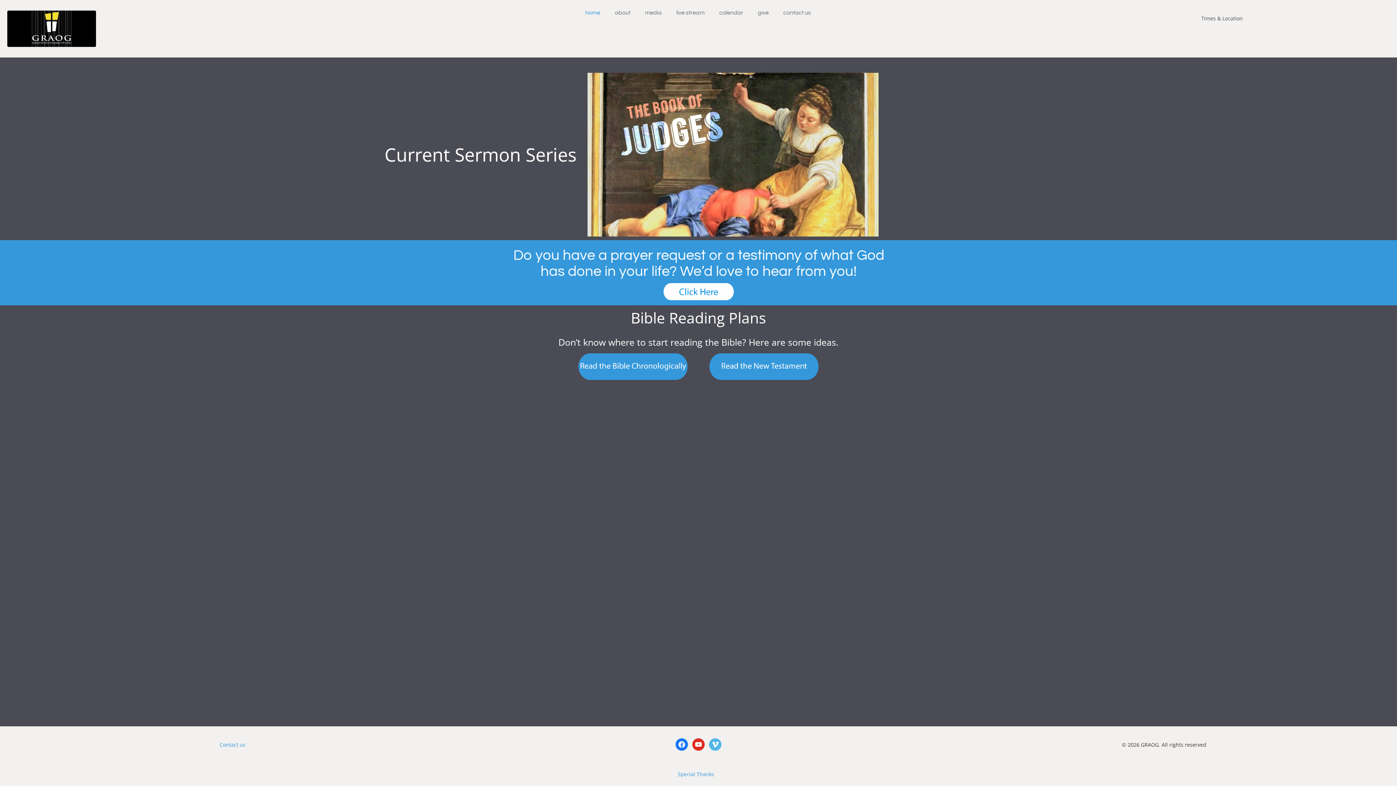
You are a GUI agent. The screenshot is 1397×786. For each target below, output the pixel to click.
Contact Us (797, 13)
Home (592, 13)
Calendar (731, 13)
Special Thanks (696, 774)
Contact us (233, 744)
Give (763, 13)
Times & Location (1222, 18)
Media (653, 13)
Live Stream (690, 13)
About (622, 13)
